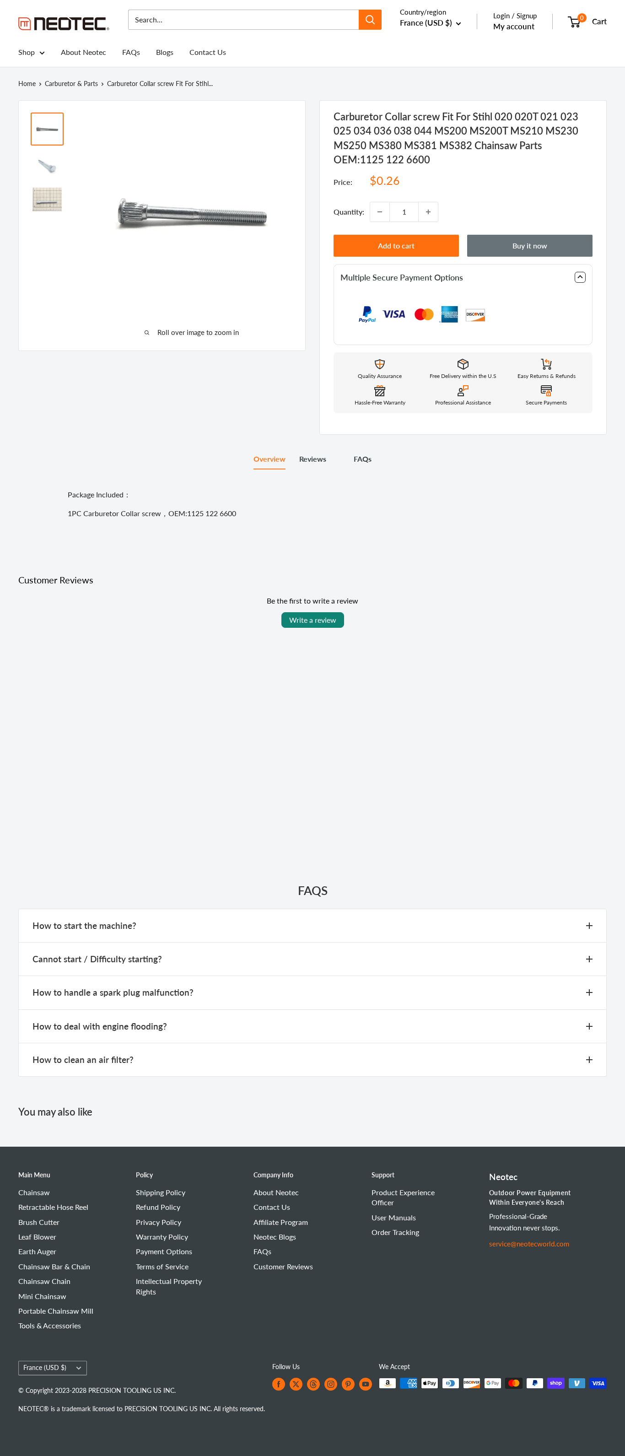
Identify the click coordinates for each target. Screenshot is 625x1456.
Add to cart (396, 245)
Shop (26, 52)
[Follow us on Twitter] (296, 1384)
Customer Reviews (283, 1266)
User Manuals (394, 1217)
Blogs (164, 52)
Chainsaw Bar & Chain (54, 1266)
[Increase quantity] (428, 211)
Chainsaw (34, 1192)
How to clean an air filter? (83, 1059)
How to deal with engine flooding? (99, 1026)
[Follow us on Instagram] (330, 1384)
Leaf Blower (37, 1236)
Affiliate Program (280, 1222)
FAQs (131, 52)
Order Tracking (395, 1232)
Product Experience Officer (403, 1197)
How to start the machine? (84, 925)
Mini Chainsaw (42, 1296)
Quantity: (349, 211)
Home (27, 83)
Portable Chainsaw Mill (55, 1310)
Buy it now (529, 245)
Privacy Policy (158, 1222)
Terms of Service (162, 1266)
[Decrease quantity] (379, 211)
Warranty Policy (162, 1236)
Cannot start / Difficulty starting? (97, 959)
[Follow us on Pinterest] (348, 1384)
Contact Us (207, 52)
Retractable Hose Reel (53, 1207)
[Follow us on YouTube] (365, 1384)
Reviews (312, 458)
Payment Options (164, 1251)
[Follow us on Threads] (313, 1384)
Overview (269, 458)
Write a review (312, 619)
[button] (463, 277)
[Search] (370, 20)
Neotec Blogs (274, 1236)
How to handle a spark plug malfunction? (113, 992)
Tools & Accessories (49, 1325)
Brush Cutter (38, 1222)
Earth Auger (37, 1251)
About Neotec (83, 52)
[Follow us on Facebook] (278, 1384)
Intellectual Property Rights (169, 1286)
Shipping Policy (160, 1192)
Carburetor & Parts (71, 83)
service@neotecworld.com (529, 1244)
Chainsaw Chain (44, 1281)
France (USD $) (44, 1367)
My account (513, 26)
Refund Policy (158, 1207)
